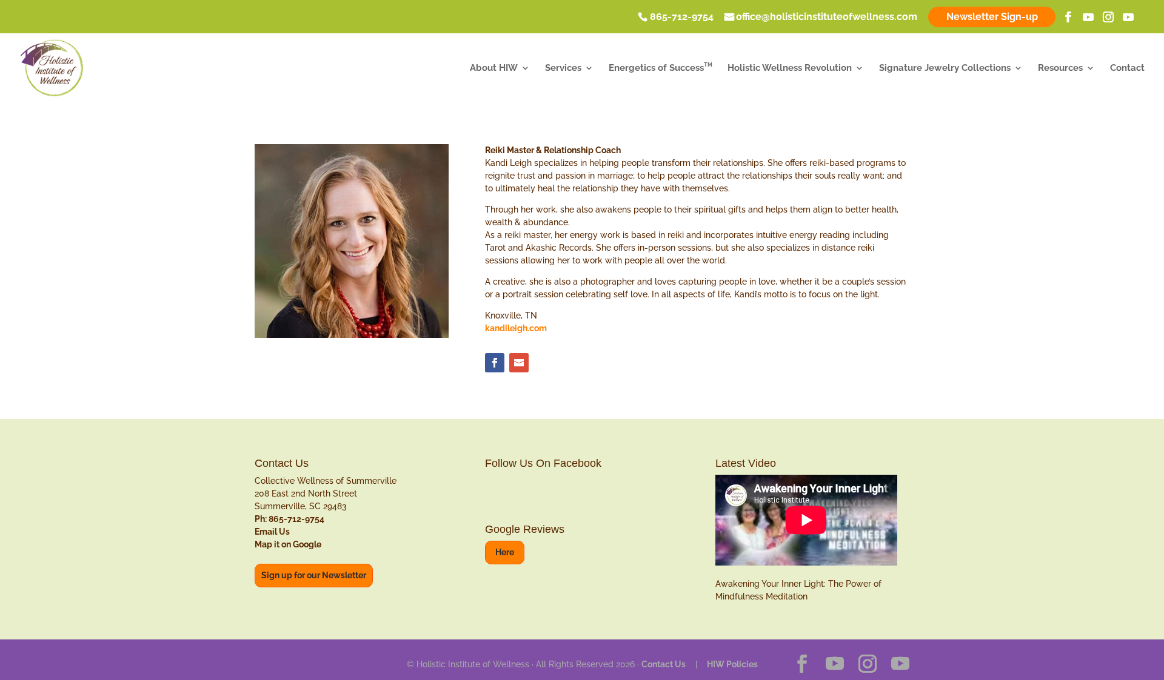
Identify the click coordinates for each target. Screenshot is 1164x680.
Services (563, 68)
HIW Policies (732, 664)
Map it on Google (288, 544)
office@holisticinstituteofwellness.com (826, 17)
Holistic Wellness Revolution (790, 68)
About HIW (494, 68)
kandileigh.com (516, 328)
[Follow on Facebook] (494, 362)
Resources (1060, 68)
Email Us (272, 531)
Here (505, 552)
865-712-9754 (682, 17)
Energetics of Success (660, 68)
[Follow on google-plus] (519, 362)
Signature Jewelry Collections (945, 68)
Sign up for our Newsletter (313, 575)
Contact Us (663, 664)
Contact (1127, 68)
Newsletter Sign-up (992, 16)
